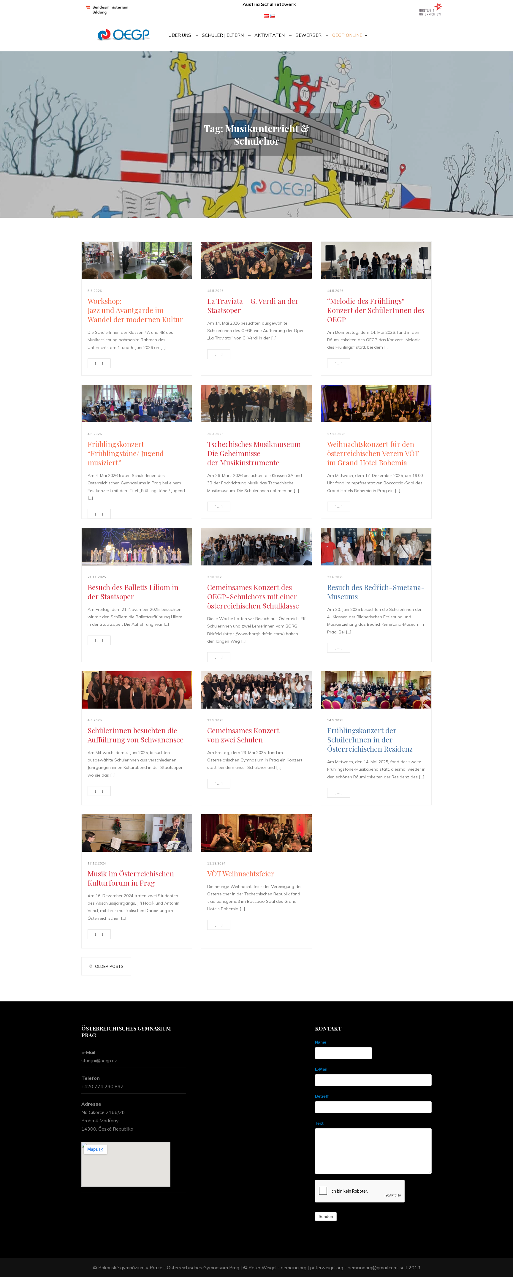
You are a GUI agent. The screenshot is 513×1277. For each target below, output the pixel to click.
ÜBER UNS (180, 35)
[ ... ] (99, 363)
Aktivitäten (269, 35)
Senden (326, 1216)
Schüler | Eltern (223, 35)
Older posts (109, 966)
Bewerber (308, 35)
